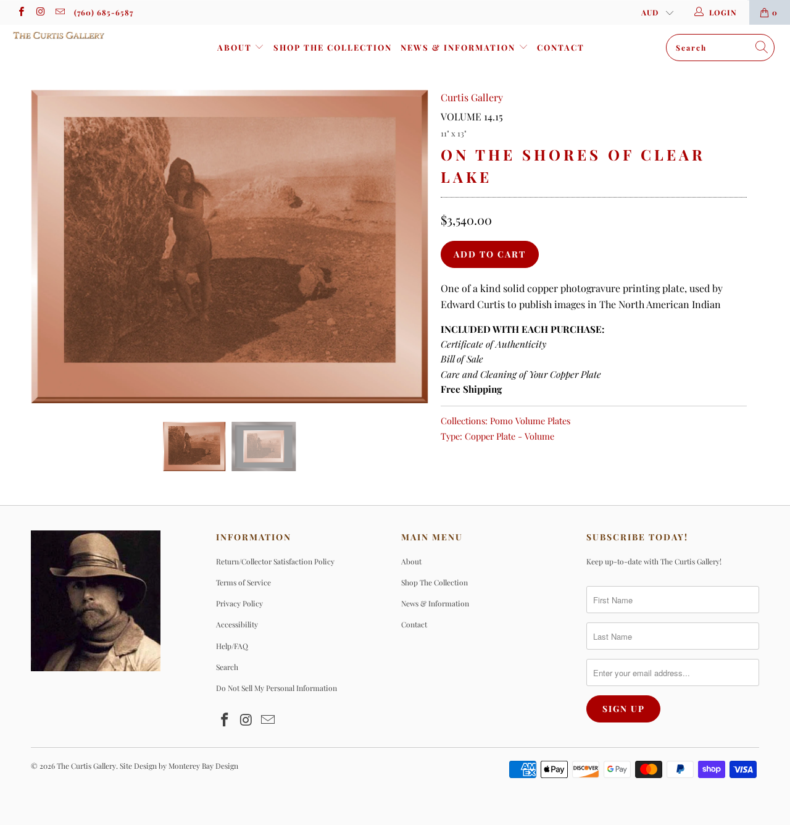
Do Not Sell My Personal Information (276, 688)
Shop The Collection (332, 47)
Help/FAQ (232, 646)
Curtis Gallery (472, 97)
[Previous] (52, 246)
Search (227, 667)
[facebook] (20, 12)
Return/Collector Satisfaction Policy (275, 561)
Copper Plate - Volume (509, 436)
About (236, 47)
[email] (59, 12)
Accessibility (237, 624)
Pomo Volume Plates (530, 420)
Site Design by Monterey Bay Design (179, 766)
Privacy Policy (239, 603)
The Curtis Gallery (86, 766)
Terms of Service (243, 582)
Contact (560, 47)
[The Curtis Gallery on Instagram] (40, 12)
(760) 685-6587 (103, 12)
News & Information (459, 47)
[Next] (407, 246)
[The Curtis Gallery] (69, 35)
